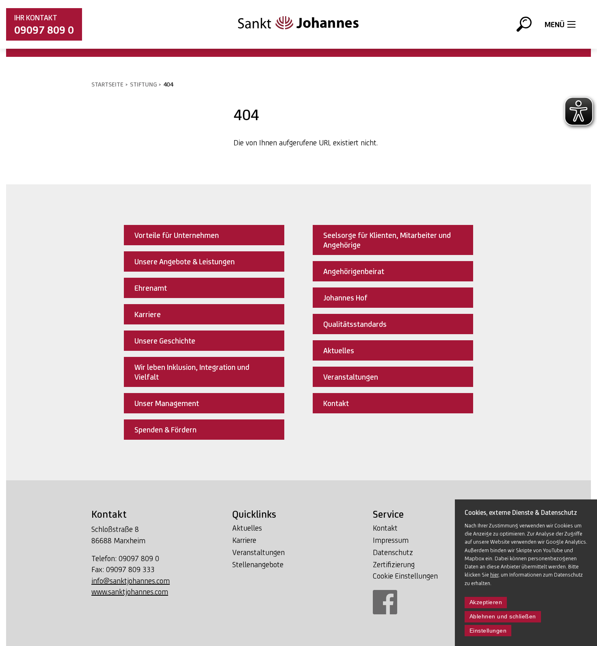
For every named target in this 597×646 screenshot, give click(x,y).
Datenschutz (393, 552)
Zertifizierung (394, 564)
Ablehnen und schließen (502, 617)
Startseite (107, 84)
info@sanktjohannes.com (130, 580)
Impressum (391, 540)
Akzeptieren (485, 602)
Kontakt (385, 528)
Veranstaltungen (258, 552)
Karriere (244, 540)
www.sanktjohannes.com (129, 591)
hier (494, 574)
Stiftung (143, 84)
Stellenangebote (257, 564)
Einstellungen (488, 631)
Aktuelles (247, 528)
